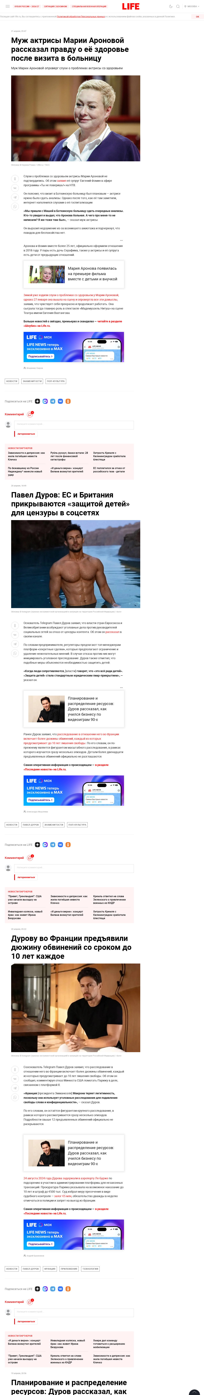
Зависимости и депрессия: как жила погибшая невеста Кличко (26, 456)
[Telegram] (53, 401)
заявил (61, 180)
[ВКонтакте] (60, 401)
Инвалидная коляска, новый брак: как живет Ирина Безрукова (25, 915)
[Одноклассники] (68, 401)
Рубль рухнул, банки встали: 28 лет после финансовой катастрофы (69, 456)
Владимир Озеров (35, 368)
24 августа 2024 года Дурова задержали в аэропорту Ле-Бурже (66, 1178)
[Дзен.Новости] (37, 401)
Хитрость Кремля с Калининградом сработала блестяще (109, 456)
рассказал (112, 632)
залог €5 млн (62, 1196)
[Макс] (45, 401)
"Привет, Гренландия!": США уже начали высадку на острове (25, 899)
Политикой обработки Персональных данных (81, 16)
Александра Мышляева (37, 811)
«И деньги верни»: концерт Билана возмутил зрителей (67, 469)
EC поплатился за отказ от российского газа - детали (109, 469)
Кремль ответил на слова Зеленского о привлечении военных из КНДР (109, 899)
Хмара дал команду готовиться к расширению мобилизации (109, 1344)
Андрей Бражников (35, 1256)
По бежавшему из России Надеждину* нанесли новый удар (25, 471)
